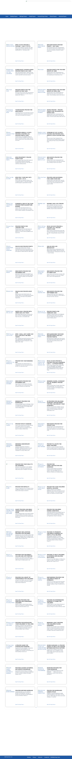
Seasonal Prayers (62, 16)
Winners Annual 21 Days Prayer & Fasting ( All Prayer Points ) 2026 (23, 134)
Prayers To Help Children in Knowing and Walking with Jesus (55, 556)
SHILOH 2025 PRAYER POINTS (24, 246)
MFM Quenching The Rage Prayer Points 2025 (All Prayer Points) (55, 335)
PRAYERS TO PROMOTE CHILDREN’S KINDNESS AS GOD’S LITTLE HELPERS (54, 533)
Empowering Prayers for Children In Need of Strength (55, 579)
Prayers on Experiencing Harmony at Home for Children (55, 601)
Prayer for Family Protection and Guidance (54, 465)
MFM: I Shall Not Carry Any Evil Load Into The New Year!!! (24, 335)
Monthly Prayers (13, 16)
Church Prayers (53, 16)
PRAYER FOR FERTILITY (22, 486)
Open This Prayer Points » (19, 81)
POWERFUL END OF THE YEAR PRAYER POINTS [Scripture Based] (24, 205)
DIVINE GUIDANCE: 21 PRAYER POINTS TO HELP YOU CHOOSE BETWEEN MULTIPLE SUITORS (56, 647)
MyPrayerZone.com (8, 756)
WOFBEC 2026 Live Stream (55, 203)
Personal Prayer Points (43, 16)
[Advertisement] (36, 27)
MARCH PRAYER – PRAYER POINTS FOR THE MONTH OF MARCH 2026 (55, 111)
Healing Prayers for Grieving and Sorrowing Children (23, 601)
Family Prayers (32, 16)
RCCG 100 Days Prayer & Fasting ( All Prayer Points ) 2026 (54, 228)
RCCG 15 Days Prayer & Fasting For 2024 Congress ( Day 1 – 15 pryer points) (56, 362)
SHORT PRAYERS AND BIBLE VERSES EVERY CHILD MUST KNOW (23, 511)
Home (7, 16)
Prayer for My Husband (23, 423)
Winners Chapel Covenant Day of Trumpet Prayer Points (56, 382)
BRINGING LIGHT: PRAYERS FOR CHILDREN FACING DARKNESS (55, 624)
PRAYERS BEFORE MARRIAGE (24, 690)
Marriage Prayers (23, 16)
